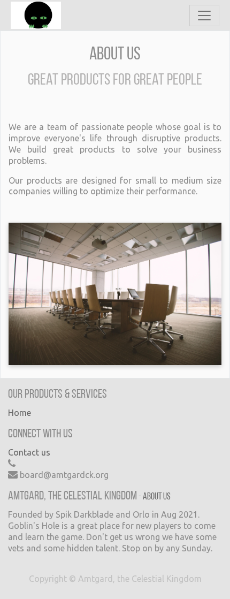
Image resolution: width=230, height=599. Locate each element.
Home (19, 413)
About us (157, 497)
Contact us (29, 452)
